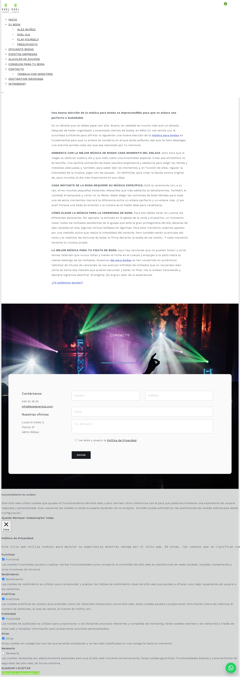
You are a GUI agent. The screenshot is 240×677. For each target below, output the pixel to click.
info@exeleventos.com (37, 406)
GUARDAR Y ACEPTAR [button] (15, 668)
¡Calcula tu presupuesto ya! (20, 673)
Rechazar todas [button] (23, 518)
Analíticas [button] (8, 594)
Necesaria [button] (8, 648)
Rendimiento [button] (10, 574)
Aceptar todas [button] (44, 518)
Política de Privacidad (122, 440)
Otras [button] (5, 633)
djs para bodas (120, 260)
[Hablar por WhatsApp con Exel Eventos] (231, 668)
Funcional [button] (8, 554)
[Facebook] (38, 443)
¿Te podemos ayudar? (67, 282)
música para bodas (165, 135)
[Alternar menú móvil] (2, 91)
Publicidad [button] (8, 613)
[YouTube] (46, 443)
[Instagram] (30, 443)
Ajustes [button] (6, 518)
